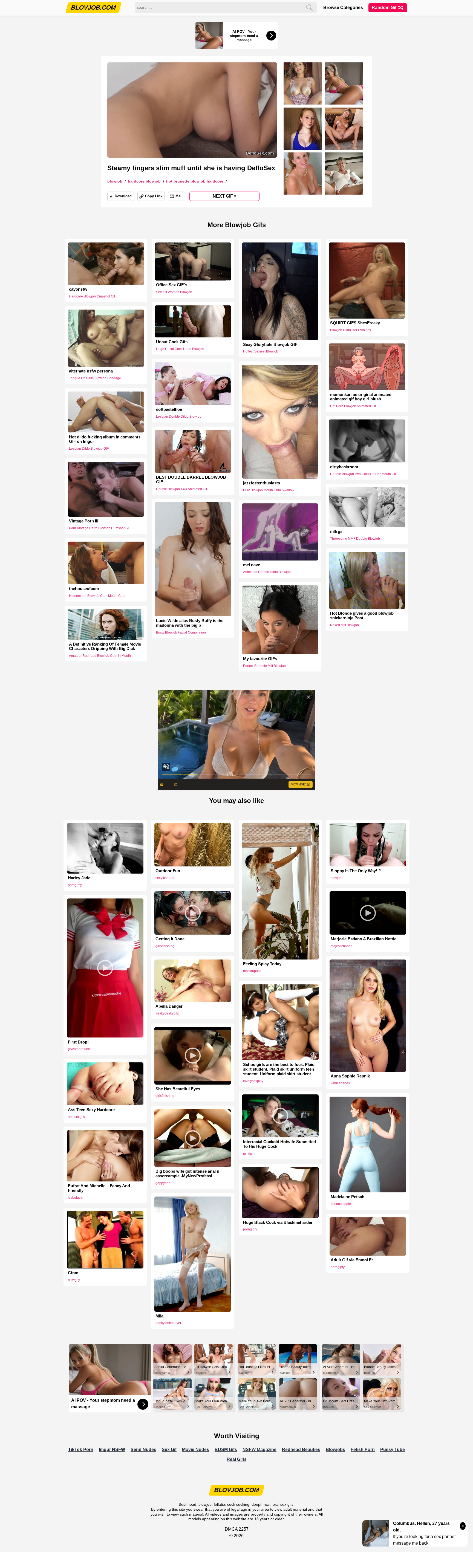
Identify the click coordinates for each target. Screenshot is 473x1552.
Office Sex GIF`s (171, 285)
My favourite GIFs (260, 659)
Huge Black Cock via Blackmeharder (278, 1222)
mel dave (251, 565)
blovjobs (337, 878)
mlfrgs (336, 531)
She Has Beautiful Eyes (177, 1089)
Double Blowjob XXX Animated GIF (182, 489)
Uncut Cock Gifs (172, 342)
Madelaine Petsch (347, 1197)
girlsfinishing (164, 946)
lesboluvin (75, 1198)
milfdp (247, 1153)
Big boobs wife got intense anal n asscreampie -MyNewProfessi (187, 1173)
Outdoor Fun (167, 871)
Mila (159, 1316)
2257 (244, 1529)
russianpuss (252, 971)
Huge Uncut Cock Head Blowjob (180, 349)
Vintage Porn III (83, 521)
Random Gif (384, 7)
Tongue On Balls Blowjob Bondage (95, 378)
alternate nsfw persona (91, 371)
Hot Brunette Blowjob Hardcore (194, 181)
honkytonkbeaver (168, 1323)
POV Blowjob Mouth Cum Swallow (268, 490)
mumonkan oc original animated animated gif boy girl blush (360, 396)
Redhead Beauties (301, 1449)
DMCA (231, 1529)
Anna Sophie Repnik (350, 1076)
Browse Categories (343, 7)
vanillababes (340, 1083)
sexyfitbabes (164, 878)
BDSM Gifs (226, 1449)
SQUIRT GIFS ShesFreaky (355, 323)
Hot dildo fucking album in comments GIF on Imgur (104, 439)
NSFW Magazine (259, 1449)
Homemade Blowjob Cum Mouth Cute (97, 596)
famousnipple (341, 1204)
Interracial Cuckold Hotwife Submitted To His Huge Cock (279, 1144)
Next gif (224, 195)
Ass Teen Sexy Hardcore (91, 1110)
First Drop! (78, 1042)
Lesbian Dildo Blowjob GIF (89, 448)
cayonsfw (78, 289)
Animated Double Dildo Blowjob (267, 572)
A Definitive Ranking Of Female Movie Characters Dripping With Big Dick (105, 646)
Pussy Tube (392, 1449)
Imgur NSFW (112, 1449)
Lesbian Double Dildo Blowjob (178, 416)
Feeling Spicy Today (262, 964)
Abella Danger (169, 1006)
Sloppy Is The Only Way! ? (356, 871)
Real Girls (237, 1459)
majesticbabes (341, 946)
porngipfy (75, 885)
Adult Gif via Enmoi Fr (352, 1260)
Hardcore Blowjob (144, 181)
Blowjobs (335, 1449)
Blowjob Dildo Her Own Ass (350, 330)
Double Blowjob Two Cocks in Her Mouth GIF (363, 474)
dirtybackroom (344, 467)
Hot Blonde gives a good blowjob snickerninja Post (362, 615)
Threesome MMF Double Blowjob (355, 538)
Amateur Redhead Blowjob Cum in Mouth (100, 656)
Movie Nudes (195, 1449)
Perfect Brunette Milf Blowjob (264, 666)
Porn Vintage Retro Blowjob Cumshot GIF (100, 528)
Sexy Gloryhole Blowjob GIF (270, 344)
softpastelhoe (169, 409)
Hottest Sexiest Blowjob (260, 351)
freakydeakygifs (167, 1013)
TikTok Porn (80, 1449)
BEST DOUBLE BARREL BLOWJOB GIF (191, 479)
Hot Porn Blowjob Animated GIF (353, 406)
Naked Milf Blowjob (344, 625)
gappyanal (163, 1183)
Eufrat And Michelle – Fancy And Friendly (99, 1188)
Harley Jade (79, 878)
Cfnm (73, 1273)
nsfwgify (74, 1280)
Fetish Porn (363, 1449)
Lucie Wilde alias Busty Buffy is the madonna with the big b (189, 623)
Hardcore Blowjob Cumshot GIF (92, 296)
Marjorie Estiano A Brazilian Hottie (363, 939)
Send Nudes (143, 1449)
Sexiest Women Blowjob (174, 292)
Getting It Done (169, 939)
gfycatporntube (79, 1049)
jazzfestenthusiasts (261, 483)
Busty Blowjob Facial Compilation (181, 632)
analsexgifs (76, 1117)
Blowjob (114, 181)
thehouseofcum (84, 588)
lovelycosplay (253, 1081)
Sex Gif (169, 1449)
